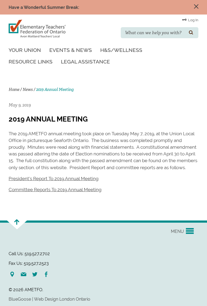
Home (14, 89)
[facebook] (48, 274)
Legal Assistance (85, 62)
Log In (192, 20)
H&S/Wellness (121, 50)
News (28, 89)
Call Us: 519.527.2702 (29, 253)
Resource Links (31, 62)
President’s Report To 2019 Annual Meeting (53, 178)
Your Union (25, 50)
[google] (14, 274)
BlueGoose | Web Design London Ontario (49, 299)
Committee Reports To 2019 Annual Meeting (55, 189)
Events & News (70, 50)
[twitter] (37, 274)
